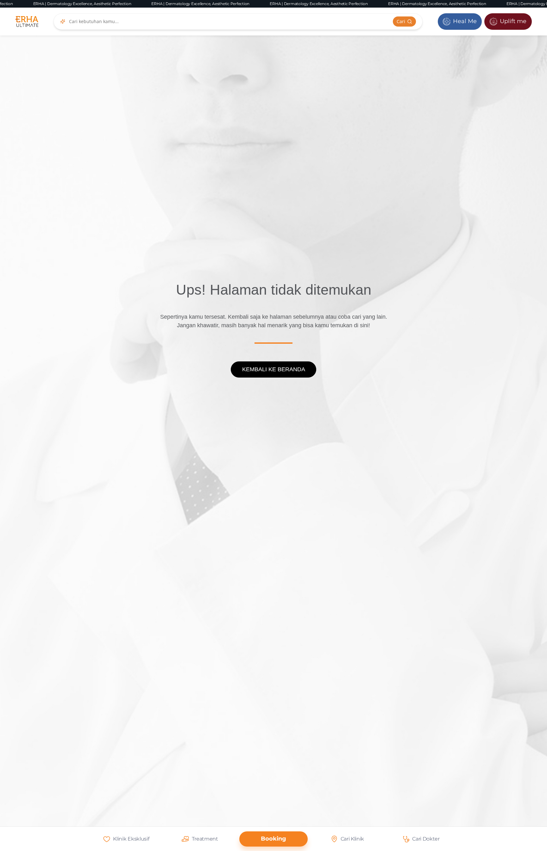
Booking (273, 838)
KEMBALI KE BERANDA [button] (273, 369)
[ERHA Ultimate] (26, 21)
